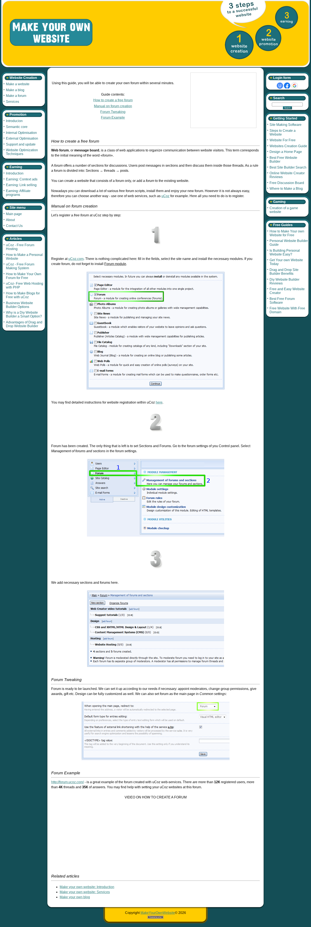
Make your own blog (75, 897)
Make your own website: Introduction (87, 887)
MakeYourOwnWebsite (157, 913)
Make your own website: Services (85, 892)
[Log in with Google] (294, 85)
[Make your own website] (47, 32)
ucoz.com (223, 100)
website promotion (268, 38)
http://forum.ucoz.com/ (67, 782)
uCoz (165, 196)
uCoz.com (76, 259)
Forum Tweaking (112, 112)
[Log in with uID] (280, 85)
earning (286, 17)
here (159, 402)
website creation (239, 44)
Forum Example (113, 117)
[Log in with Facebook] (287, 85)
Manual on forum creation (113, 106)
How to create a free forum (113, 100)
